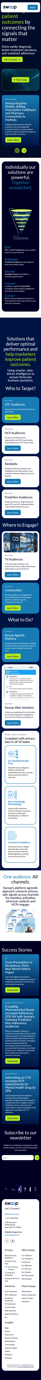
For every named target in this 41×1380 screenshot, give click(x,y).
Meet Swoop (28, 1286)
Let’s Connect (10, 59)
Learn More (13, 139)
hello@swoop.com (12, 1214)
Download (13, 990)
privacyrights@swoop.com (26, 1367)
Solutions (10, 1286)
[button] (24, 150)
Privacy (9, 1249)
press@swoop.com (12, 1235)
